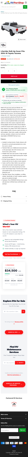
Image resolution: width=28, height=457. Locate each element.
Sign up (22, 430)
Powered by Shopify (14, 454)
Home (2, 11)
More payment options (14, 85)
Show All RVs (13, 332)
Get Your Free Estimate (11, 254)
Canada (13, 437)
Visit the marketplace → (14, 375)
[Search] (25, 7)
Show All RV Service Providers (13, 384)
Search (20, 362)
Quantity (3, 67)
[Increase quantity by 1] (14, 71)
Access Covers (6, 56)
